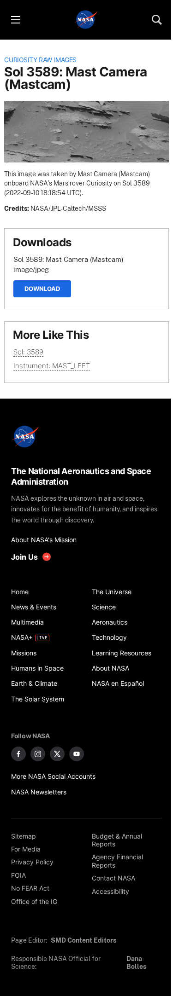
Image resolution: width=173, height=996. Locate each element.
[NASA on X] (57, 754)
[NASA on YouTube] (76, 754)
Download (42, 288)
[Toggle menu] (15, 20)
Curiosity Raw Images (40, 60)
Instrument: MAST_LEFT (51, 365)
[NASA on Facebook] (18, 754)
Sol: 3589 (28, 351)
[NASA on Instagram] (37, 754)
